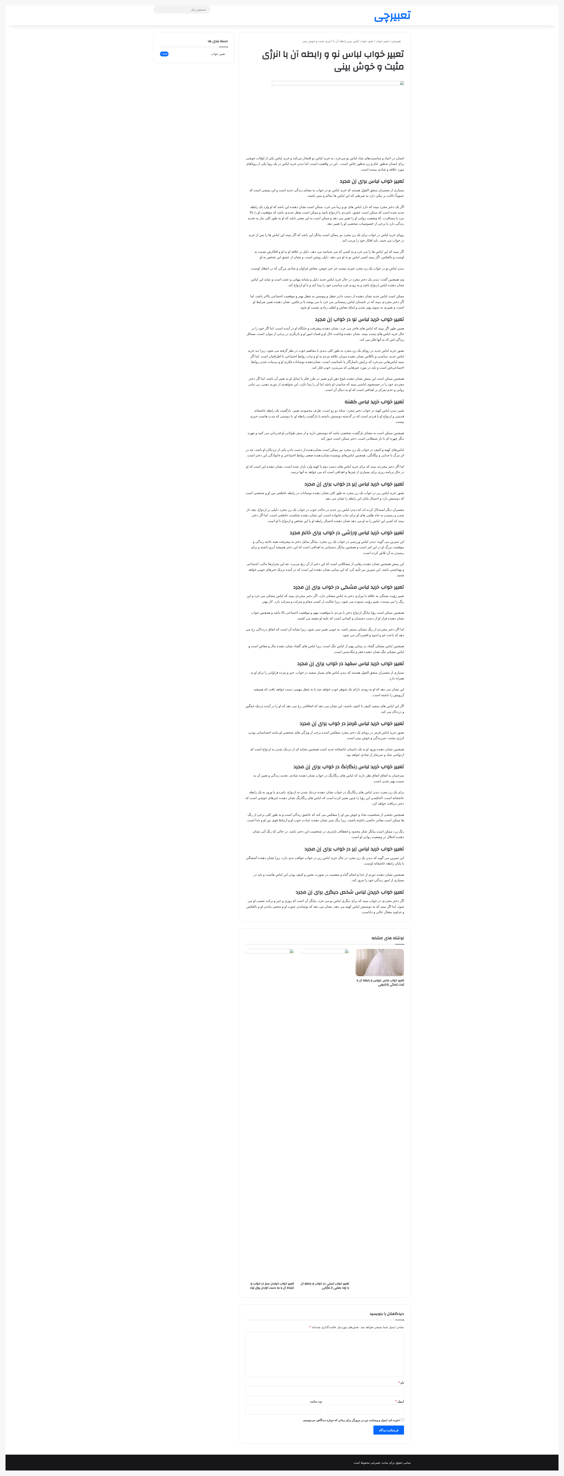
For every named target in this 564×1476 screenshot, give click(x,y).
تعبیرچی (396, 41)
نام (401, 1382)
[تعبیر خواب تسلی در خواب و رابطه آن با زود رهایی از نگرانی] (325, 1114)
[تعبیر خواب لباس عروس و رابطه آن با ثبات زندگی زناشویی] (380, 962)
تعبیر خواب (382, 41)
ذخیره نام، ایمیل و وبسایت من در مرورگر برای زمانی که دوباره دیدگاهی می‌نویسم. (351, 1420)
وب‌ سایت (316, 1401)
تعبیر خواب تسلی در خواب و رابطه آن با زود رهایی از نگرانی (325, 1286)
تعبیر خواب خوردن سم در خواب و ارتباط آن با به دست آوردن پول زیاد (272, 1286)
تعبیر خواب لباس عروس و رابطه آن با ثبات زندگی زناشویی (380, 982)
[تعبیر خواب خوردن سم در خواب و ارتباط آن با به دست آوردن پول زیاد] (269, 1114)
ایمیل (399, 1401)
